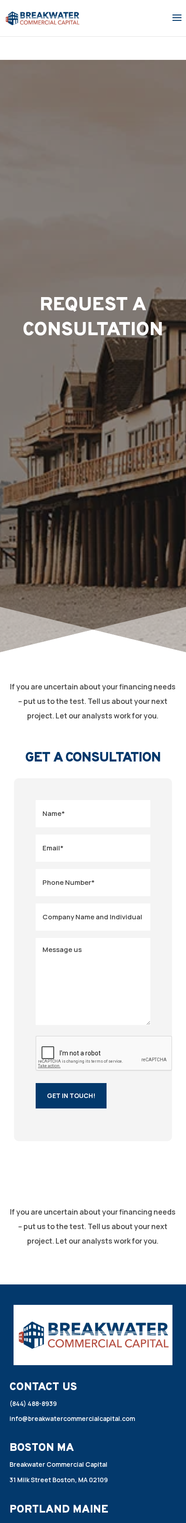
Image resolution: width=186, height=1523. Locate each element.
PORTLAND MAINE (58, 1510)
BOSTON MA (41, 1448)
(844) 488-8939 (33, 1403)
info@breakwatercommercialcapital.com (72, 1418)
